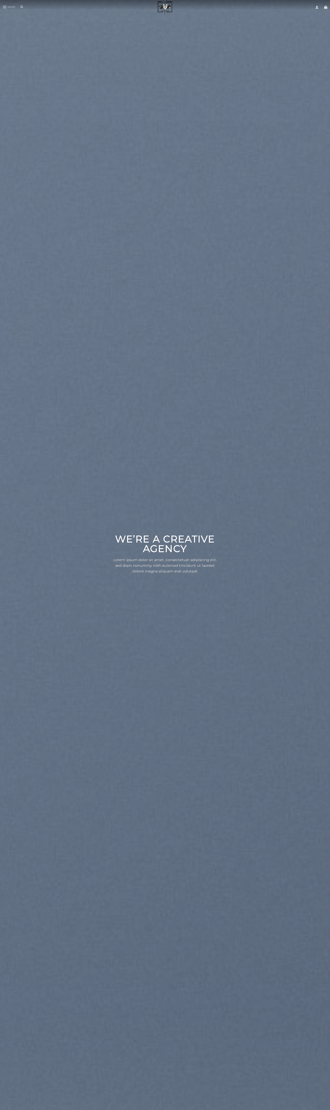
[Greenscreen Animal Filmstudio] (165, 7)
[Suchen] (21, 7)
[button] (9, 7)
